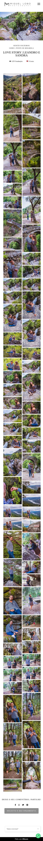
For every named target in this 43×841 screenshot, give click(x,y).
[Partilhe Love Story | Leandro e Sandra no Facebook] (15, 805)
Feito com (21, 839)
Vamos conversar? (12, 829)
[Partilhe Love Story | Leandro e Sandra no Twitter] (23, 805)
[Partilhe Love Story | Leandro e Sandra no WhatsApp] (19, 805)
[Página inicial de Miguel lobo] (17, 4)
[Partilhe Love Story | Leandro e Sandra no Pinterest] (27, 805)
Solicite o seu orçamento (21, 811)
